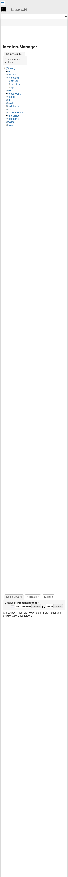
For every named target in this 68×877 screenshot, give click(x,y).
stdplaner (13, 106)
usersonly (13, 118)
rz (9, 100)
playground (14, 93)
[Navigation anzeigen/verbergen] (3, 3)
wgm (11, 122)
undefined (14, 115)
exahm (12, 74)
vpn (13, 87)
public (11, 96)
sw (10, 109)
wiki (10, 125)
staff (10, 103)
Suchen (48, 596)
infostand (13, 77)
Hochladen (33, 596)
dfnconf (15, 81)
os (9, 90)
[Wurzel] (10, 68)
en (9, 71)
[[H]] (4, 9)
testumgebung (16, 112)
